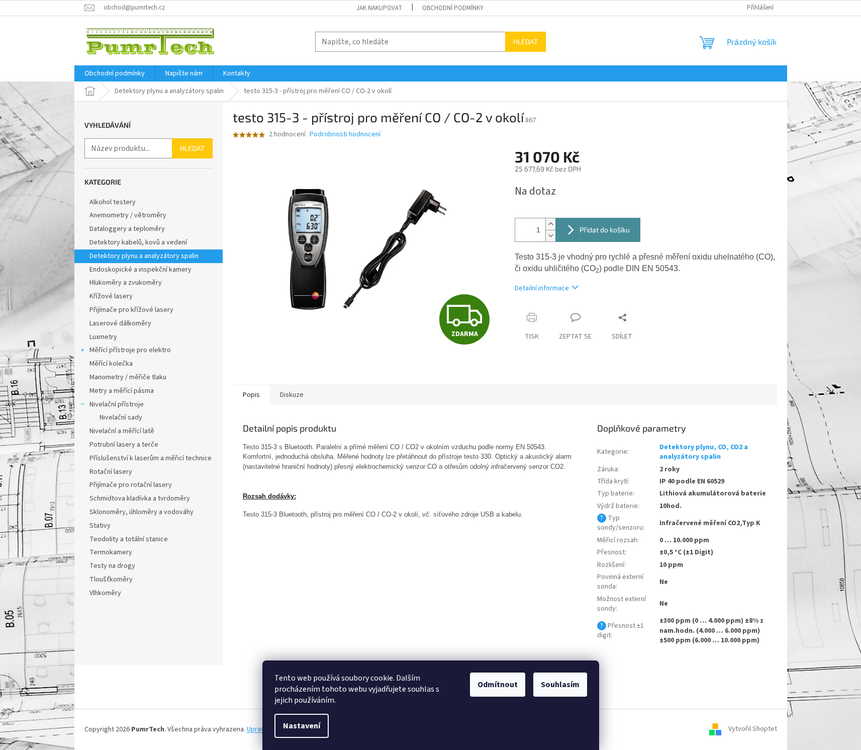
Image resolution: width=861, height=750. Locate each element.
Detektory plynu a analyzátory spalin (144, 256)
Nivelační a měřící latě (121, 431)
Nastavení (301, 725)
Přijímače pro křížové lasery (131, 310)
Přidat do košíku (605, 229)
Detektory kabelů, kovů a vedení (138, 242)
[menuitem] (114, 73)
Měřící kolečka (111, 364)
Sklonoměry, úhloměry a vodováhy (141, 512)
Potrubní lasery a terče (123, 445)
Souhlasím (560, 684)
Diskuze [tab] (292, 395)
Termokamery (110, 552)
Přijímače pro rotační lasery (130, 485)
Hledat (525, 41)
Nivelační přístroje (116, 404)
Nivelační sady (121, 417)
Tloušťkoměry (111, 579)
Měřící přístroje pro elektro (130, 350)
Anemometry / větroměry (127, 215)
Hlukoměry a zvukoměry (125, 283)
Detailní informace (542, 288)
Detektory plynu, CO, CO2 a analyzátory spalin (703, 452)
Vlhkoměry (105, 593)
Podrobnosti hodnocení (345, 134)
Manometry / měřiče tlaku (127, 377)
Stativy (100, 526)
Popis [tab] (251, 395)
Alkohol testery (112, 202)
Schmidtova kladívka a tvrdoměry (139, 498)
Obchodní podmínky (453, 8)
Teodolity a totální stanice (128, 539)
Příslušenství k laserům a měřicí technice (150, 458)
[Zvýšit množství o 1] (550, 224)
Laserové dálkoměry (120, 323)
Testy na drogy (112, 566)
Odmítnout (497, 684)
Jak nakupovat (379, 8)
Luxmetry (103, 337)
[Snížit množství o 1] (550, 235)
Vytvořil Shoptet (752, 729)
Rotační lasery (110, 472)
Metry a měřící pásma (121, 391)
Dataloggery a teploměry (127, 229)
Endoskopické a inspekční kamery (140, 270)
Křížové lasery (111, 296)
